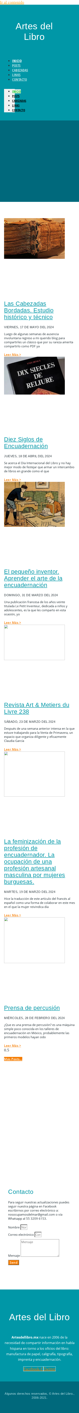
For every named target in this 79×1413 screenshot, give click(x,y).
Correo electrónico (21, 1235)
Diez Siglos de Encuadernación (26, 442)
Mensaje (14, 1255)
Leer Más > (12, 354)
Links (16, 105)
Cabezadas (19, 101)
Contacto (19, 79)
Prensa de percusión (32, 1008)
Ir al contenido (12, 2)
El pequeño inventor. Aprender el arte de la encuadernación (33, 578)
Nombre (14, 1227)
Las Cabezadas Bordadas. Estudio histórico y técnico (29, 310)
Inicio (16, 91)
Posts (16, 96)
